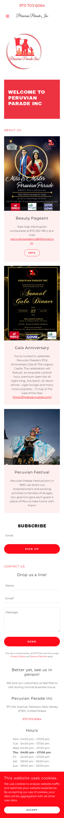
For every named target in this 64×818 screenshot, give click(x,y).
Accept (32, 810)
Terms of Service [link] (38, 656)
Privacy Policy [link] (18, 656)
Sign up (32, 548)
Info (31, 252)
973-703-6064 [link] (32, 5)
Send (32, 641)
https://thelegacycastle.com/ (32, 397)
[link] (32, 16)
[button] (8, 16)
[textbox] (32, 535)
